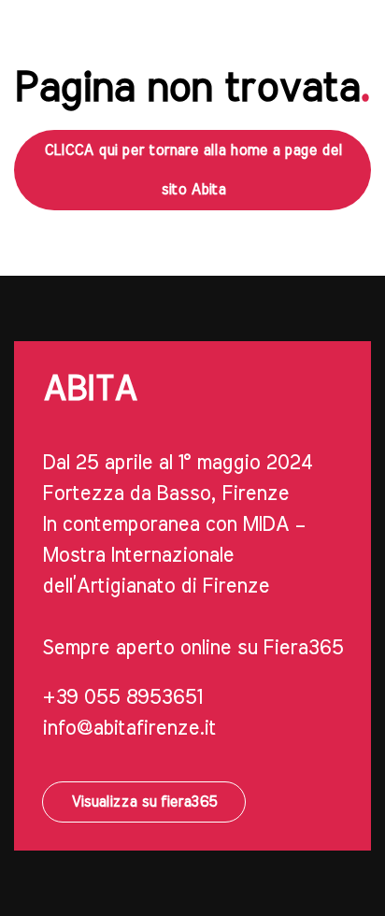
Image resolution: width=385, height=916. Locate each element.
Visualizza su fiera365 (144, 801)
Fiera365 (303, 647)
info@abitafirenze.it (129, 728)
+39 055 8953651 (122, 697)
